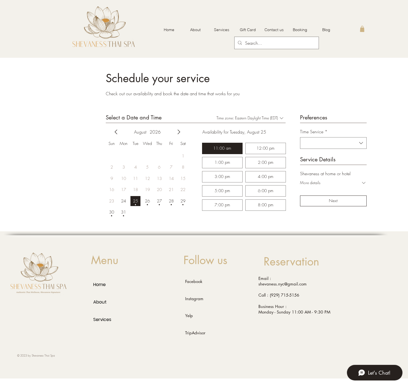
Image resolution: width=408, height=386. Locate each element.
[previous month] (116, 132)
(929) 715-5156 (284, 295)
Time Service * (314, 132)
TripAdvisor (195, 332)
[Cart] (362, 29)
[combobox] (333, 143)
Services (102, 319)
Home (99, 284)
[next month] (178, 132)
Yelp (189, 315)
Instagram (194, 298)
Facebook (193, 281)
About (100, 302)
